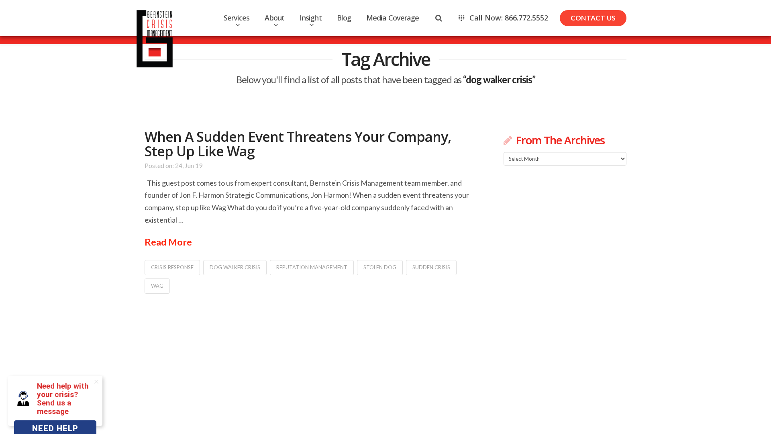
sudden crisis (431, 267)
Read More (168, 242)
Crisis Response (172, 267)
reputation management (311, 267)
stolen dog (379, 267)
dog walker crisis (235, 267)
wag (157, 286)
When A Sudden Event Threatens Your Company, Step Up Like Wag (298, 143)
